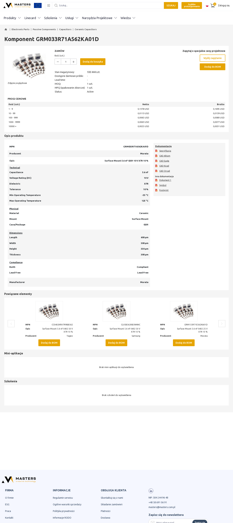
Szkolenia (50, 18)
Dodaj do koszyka (93, 61)
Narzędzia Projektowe (97, 18)
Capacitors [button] (65, 29)
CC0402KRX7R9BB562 (62, 325)
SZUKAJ (171, 5)
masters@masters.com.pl (162, 507)
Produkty (10, 18)
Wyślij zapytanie (212, 58)
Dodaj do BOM (212, 66)
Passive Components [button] (44, 29)
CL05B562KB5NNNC (130, 325)
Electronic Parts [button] (21, 29)
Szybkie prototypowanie (192, 5)
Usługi (69, 18)
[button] (6, 29)
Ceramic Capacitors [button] (86, 29)
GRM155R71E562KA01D (196, 325)
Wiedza (126, 18)
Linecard (30, 18)
